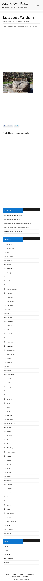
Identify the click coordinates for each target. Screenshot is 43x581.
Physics (8, 460)
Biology (8, 273)
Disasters (9, 338)
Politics (8, 472)
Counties (9, 317)
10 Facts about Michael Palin (13, 219)
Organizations (10, 452)
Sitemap (6, 562)
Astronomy (9, 256)
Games (8, 370)
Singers (8, 497)
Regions (28, 21)
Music (8, 444)
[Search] (38, 8)
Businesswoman (11, 289)
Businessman (10, 285)
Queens (9, 480)
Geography (10, 374)
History (8, 387)
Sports (8, 505)
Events (8, 358)
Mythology (9, 448)
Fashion (9, 362)
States (8, 509)
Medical (8, 427)
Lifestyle (9, 415)
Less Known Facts (15, 3)
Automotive (10, 268)
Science (9, 493)
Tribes (8, 525)
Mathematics (10, 423)
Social (8, 501)
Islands (8, 395)
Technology (10, 513)
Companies (10, 313)
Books (8, 277)
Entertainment (10, 350)
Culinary (9, 325)
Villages (8, 533)
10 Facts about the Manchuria (16, 26)
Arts (7, 252)
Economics (9, 342)
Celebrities (9, 297)
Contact (6, 550)
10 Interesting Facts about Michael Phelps (17, 223)
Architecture (10, 248)
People (8, 456)
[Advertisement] (21, 50)
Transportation (11, 521)
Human (8, 391)
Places (8, 464)
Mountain (9, 435)
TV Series (9, 529)
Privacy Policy (8, 558)
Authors (8, 264)
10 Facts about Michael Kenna (13, 231)
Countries (9, 321)
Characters (10, 301)
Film (7, 366)
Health (8, 383)
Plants (8, 468)
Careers (9, 293)
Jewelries (9, 399)
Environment (10, 354)
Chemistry (9, 305)
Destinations (10, 334)
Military (8, 431)
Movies (8, 440)
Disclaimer (7, 554)
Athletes (9, 260)
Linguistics (9, 419)
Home (4, 26)
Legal (8, 411)
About (6, 546)
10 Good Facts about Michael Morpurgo (16, 227)
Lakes (8, 407)
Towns (8, 517)
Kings (8, 403)
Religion (9, 488)
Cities (8, 309)
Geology (9, 378)
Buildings (9, 281)
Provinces (9, 476)
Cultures (9, 330)
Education (9, 346)
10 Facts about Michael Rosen (13, 215)
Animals (9, 244)
